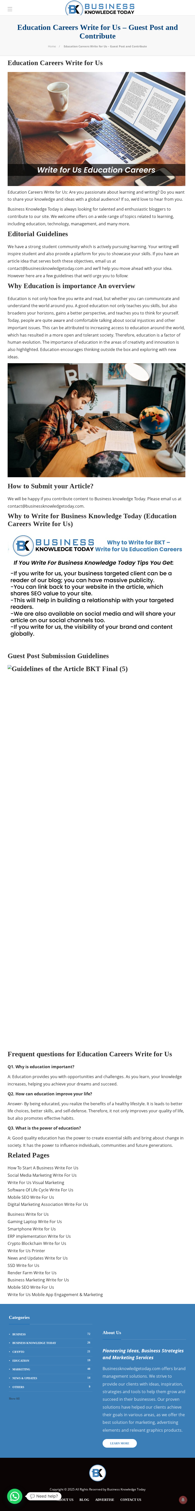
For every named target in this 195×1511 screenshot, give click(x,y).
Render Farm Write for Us (32, 1273)
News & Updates (51, 1378)
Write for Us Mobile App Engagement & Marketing (55, 1294)
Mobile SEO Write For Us (31, 1197)
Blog (84, 1500)
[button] (14, 1496)
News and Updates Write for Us (38, 1258)
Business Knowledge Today (51, 1342)
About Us (65, 1500)
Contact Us (130, 1500)
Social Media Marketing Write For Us (42, 1175)
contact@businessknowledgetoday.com (46, 268)
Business (51, 1334)
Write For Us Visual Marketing (36, 1182)
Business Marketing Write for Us (38, 1280)
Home (52, 46)
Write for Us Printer (26, 1251)
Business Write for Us (28, 1214)
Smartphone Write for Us (32, 1229)
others (51, 1387)
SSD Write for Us (23, 1265)
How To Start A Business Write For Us (43, 1168)
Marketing (51, 1369)
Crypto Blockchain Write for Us (37, 1243)
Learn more (119, 1443)
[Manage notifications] (183, 1500)
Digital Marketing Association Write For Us (48, 1204)
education (146, 335)
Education (51, 1360)
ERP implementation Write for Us (39, 1236)
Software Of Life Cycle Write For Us (40, 1190)
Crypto (51, 1351)
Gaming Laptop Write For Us (35, 1221)
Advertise (104, 1500)
